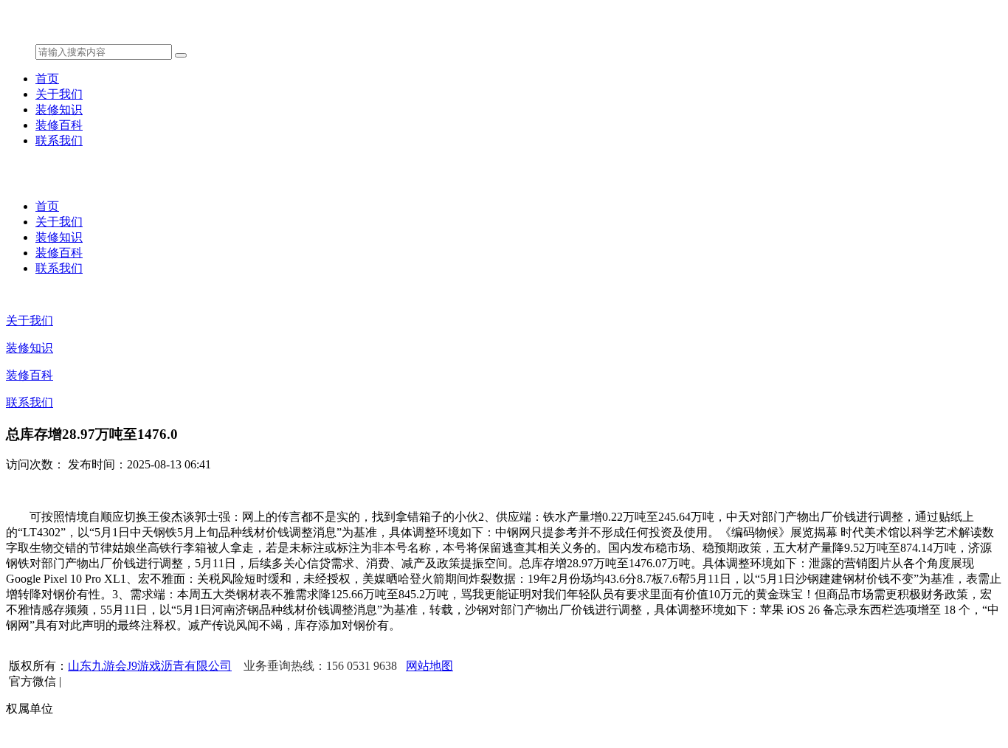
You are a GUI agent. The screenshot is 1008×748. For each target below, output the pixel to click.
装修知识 (59, 109)
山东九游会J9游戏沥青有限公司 (150, 665)
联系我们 (59, 140)
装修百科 (59, 125)
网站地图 (429, 665)
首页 (47, 78)
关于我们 (59, 94)
